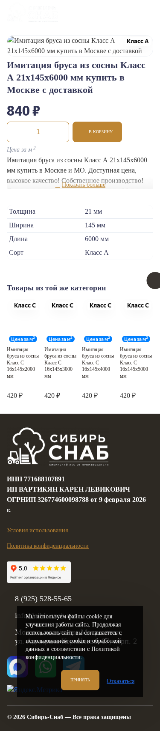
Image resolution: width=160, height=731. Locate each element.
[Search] (100, 12)
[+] (60, 132)
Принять (80, 679)
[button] (97, 132)
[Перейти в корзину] (121, 12)
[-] (15, 132)
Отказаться (120, 681)
